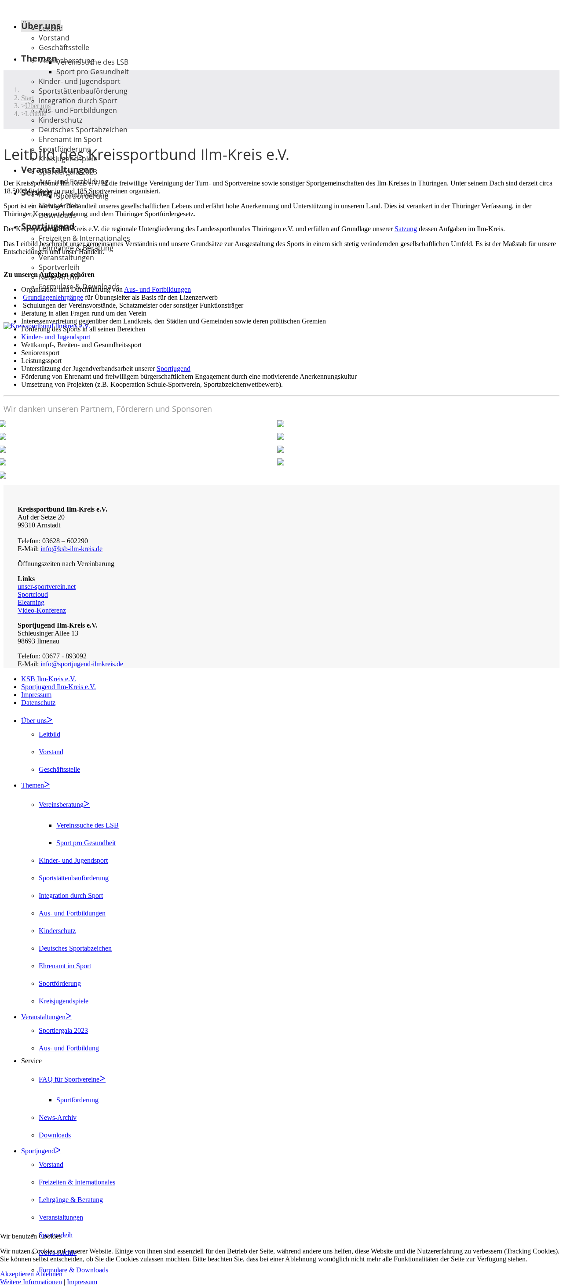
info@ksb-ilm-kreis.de (71, 548)
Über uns (34, 720)
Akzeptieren (17, 1274)
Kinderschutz (60, 120)
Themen (32, 785)
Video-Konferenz (42, 610)
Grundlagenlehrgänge (53, 297)
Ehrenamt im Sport (65, 966)
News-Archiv (58, 1117)
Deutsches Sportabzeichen (83, 129)
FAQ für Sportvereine (69, 1079)
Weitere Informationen (31, 1282)
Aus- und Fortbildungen (78, 110)
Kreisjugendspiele (63, 1001)
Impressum (36, 694)
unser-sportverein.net (47, 586)
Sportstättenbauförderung (83, 91)
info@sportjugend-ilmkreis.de (81, 664)
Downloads (55, 1135)
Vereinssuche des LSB (92, 62)
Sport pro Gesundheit (92, 71)
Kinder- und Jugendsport (80, 81)
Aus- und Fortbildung (69, 1048)
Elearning (31, 602)
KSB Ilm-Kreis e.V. (48, 679)
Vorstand (54, 38)
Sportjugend (173, 368)
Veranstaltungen (66, 257)
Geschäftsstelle (64, 47)
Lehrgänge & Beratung (71, 1199)
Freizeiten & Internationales (84, 238)
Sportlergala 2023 (68, 172)
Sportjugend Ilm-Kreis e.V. (58, 686)
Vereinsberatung (61, 804)
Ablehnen (48, 1274)
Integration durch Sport (78, 100)
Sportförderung (82, 196)
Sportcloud (33, 594)
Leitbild (51, 28)
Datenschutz (38, 702)
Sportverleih (59, 267)
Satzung (406, 228)
